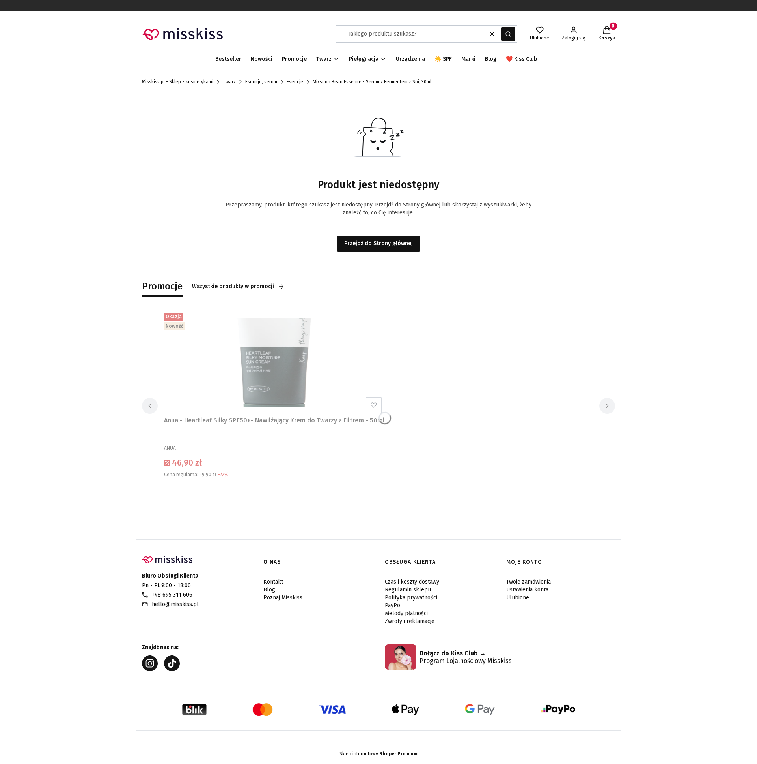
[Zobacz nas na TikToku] (172, 669)
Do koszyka (274, 494)
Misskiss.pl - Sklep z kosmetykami (177, 81)
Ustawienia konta (527, 589)
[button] (508, 34)
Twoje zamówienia (528, 581)
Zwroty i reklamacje (409, 621)
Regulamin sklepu (408, 589)
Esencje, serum (261, 81)
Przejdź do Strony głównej (378, 243)
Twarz (229, 81)
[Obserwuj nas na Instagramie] (150, 669)
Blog (269, 589)
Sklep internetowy (378, 753)
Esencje (295, 81)
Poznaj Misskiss (282, 597)
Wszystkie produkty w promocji (233, 286)
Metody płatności (406, 613)
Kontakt (273, 581)
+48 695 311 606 (172, 594)
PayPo (392, 605)
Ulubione (517, 597)
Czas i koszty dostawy (412, 581)
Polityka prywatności (411, 597)
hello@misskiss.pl (175, 604)
